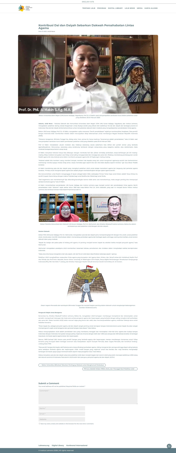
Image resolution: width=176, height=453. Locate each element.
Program (101, 8)
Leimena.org (43, 445)
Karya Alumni (151, 8)
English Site (88, 2)
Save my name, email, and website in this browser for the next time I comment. (67, 424)
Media (140, 8)
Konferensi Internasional (76, 445)
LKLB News (130, 8)
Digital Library (115, 8)
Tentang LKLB (88, 8)
